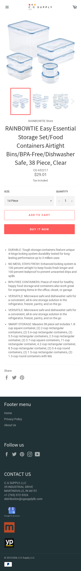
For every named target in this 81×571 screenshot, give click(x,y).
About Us (10, 425)
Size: (7, 191)
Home (8, 413)
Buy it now (39, 229)
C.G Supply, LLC (26, 557)
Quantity (62, 191)
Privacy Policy (13, 419)
